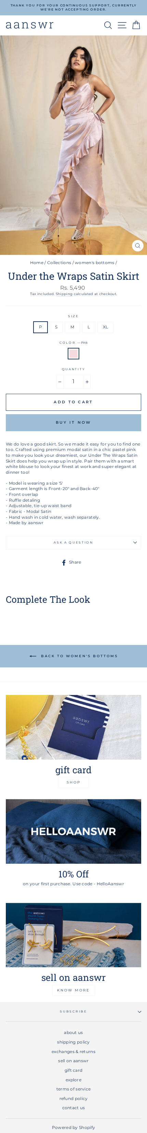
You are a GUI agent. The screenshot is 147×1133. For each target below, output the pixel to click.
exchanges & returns (73, 1051)
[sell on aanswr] (73, 935)
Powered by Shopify (73, 1127)
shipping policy (73, 1042)
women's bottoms (94, 262)
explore (73, 1079)
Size (73, 316)
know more (73, 990)
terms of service (73, 1088)
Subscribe (73, 1011)
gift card (74, 1070)
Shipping (64, 294)
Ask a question (73, 542)
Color (73, 342)
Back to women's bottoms (78, 656)
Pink (73, 354)
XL (105, 326)
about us (73, 1032)
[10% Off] (73, 831)
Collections (59, 262)
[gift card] (73, 727)
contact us (73, 1107)
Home (36, 262)
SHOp (74, 782)
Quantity (73, 369)
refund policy (73, 1098)
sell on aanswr (73, 1060)
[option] (73, 7)
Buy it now (74, 422)
